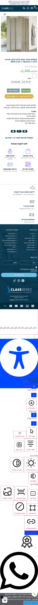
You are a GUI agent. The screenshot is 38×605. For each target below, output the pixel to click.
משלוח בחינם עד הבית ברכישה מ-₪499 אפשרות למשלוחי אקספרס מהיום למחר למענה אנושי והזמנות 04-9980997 (19, 3)
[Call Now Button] (34, 594)
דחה (26, 603)
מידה (29, 78)
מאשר (34, 603)
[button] (24, 131)
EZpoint (12, 300)
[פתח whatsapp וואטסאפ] (19, 592)
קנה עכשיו (26, 90)
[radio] (26, 82)
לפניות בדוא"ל (28, 206)
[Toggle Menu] (32, 8)
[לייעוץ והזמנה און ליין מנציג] (32, 188)
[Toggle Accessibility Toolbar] (34, 76)
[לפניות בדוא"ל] (32, 201)
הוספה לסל (13, 90)
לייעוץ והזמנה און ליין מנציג (24, 192)
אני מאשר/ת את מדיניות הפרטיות (28, 270)
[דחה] (21, 603)
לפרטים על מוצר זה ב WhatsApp (19, 96)
